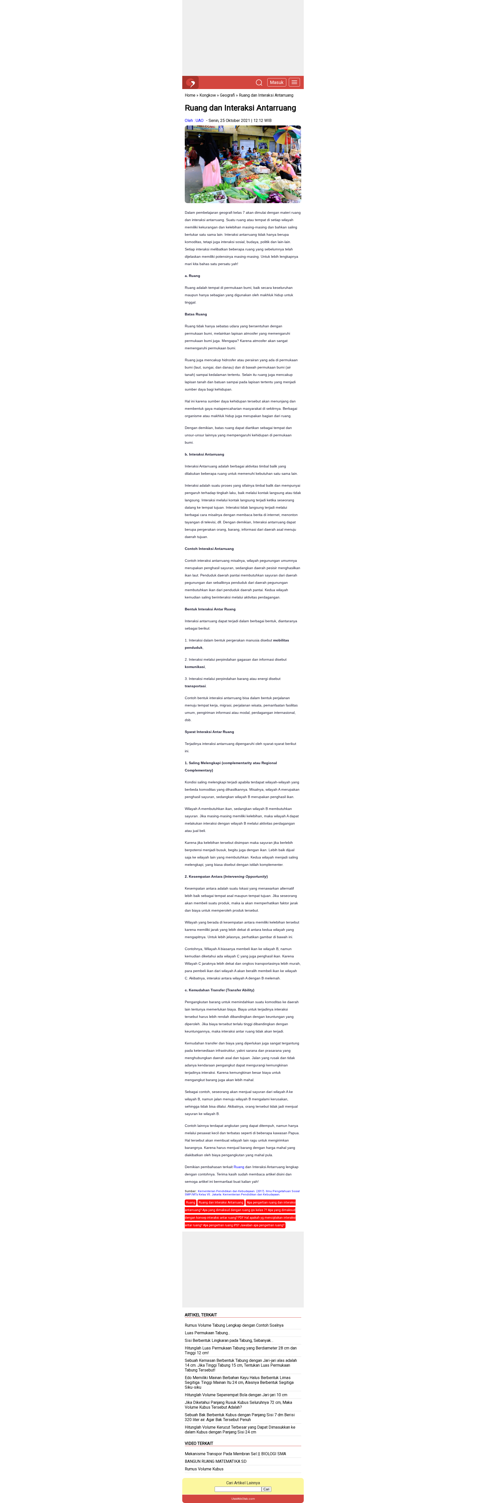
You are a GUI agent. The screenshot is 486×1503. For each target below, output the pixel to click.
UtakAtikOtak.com (243, 1498)
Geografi (227, 95)
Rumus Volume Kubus (204, 1469)
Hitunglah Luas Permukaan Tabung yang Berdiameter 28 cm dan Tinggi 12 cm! (241, 1350)
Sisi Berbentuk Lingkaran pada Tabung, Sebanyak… (229, 1340)
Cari (266, 1489)
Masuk (277, 82)
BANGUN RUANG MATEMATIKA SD (216, 1461)
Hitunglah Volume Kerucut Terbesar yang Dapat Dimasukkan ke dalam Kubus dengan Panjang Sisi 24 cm (240, 1429)
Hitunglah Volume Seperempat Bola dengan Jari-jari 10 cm (236, 1394)
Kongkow (207, 95)
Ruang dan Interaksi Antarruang (266, 95)
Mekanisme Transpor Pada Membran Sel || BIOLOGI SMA (235, 1453)
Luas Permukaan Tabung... (207, 1332)
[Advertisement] (243, 38)
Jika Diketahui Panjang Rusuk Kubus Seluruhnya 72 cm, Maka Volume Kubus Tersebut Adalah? (238, 1405)
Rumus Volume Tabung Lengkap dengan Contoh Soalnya (234, 1325)
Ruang (239, 1167)
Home (190, 95)
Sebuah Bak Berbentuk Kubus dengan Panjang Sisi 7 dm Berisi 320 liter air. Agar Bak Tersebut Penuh (240, 1417)
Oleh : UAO (194, 120)
